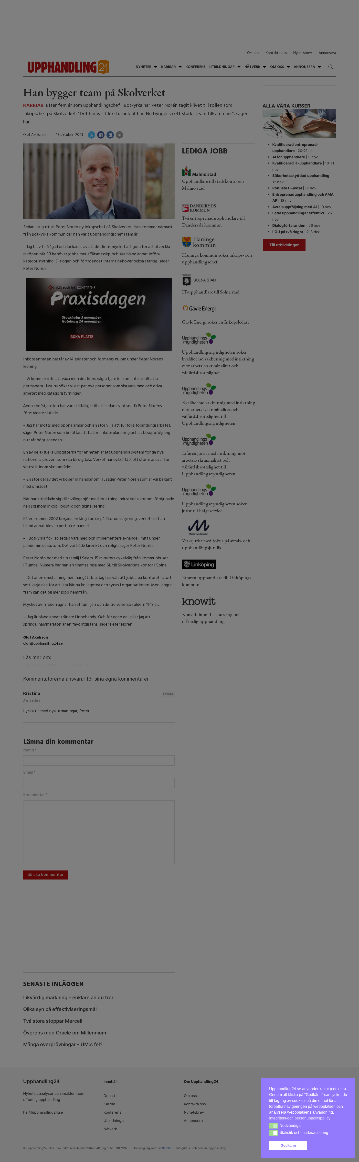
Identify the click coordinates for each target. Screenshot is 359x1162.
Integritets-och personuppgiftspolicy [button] (299, 1118)
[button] (328, 1146)
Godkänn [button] (288, 1145)
